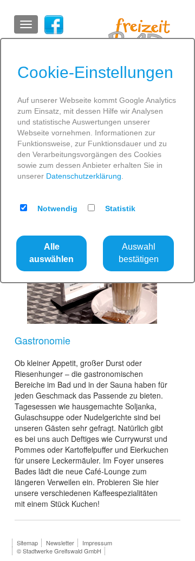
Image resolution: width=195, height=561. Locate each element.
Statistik (120, 208)
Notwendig (57, 208)
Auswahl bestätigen (139, 253)
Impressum (97, 542)
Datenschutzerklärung (83, 176)
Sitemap (27, 542)
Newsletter (60, 542)
